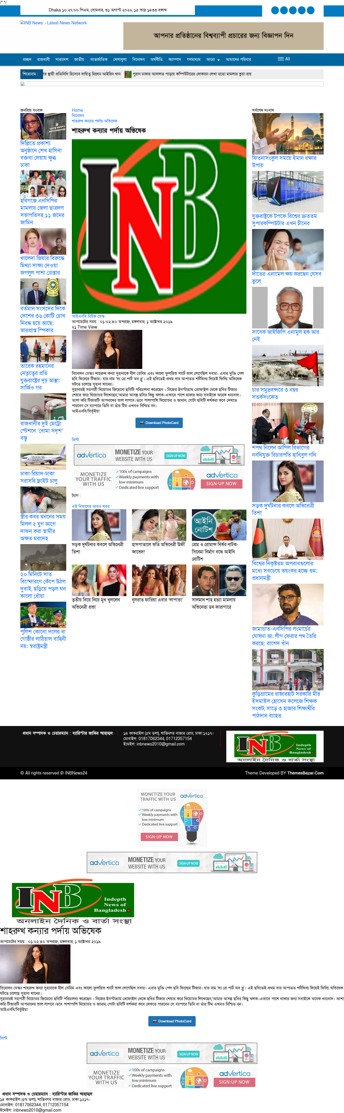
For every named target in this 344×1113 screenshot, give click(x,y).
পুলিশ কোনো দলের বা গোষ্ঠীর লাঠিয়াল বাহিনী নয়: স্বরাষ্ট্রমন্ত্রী (43, 639)
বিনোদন (138, 59)
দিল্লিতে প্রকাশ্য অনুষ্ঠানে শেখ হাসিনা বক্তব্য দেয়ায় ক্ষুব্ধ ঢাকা (41, 154)
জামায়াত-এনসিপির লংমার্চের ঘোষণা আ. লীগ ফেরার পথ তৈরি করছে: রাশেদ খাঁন (284, 636)
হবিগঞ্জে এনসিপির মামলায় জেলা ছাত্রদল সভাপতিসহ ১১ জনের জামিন (42, 211)
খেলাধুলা (120, 59)
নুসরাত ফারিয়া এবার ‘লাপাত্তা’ (157, 600)
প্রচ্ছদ (27, 59)
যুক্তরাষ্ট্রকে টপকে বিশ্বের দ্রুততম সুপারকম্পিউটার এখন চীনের (284, 220)
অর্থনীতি (156, 59)
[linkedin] (302, 10)
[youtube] (311, 10)
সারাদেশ (61, 59)
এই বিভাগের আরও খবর (91, 506)
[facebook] (275, 10)
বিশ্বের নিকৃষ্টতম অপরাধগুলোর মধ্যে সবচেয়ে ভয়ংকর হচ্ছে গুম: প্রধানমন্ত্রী (285, 571)
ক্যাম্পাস (174, 59)
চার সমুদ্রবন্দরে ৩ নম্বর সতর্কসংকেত (275, 393)
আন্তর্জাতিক (98, 59)
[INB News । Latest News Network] (53, 23)
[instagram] (293, 10)
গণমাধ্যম (194, 59)
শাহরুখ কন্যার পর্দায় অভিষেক (94, 121)
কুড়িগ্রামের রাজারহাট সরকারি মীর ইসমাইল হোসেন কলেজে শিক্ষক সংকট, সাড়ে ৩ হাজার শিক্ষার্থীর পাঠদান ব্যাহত (286, 704)
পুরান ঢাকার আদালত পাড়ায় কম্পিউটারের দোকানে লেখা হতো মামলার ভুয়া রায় (116, 74)
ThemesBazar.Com (305, 773)
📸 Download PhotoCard (159, 422)
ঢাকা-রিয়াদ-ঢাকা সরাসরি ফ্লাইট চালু (38, 477)
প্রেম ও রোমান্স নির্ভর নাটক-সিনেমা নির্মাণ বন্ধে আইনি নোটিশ (215, 552)
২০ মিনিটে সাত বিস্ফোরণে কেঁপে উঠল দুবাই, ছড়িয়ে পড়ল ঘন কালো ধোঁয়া (43, 585)
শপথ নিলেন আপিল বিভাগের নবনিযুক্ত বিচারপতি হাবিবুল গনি (284, 451)
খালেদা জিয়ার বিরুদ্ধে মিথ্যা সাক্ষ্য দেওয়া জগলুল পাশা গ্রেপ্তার (42, 265)
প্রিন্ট (75, 439)
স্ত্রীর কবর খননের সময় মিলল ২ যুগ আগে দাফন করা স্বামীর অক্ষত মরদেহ (43, 527)
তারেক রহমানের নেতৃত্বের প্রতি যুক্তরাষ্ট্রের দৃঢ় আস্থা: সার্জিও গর (40, 376)
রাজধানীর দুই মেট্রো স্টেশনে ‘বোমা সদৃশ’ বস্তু (41, 431)
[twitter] (284, 10)
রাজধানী (43, 59)
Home (77, 110)
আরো (210, 59)
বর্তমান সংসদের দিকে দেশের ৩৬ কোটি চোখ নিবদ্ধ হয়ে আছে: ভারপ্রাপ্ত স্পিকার (42, 319)
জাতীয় (79, 59)
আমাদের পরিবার (238, 59)
